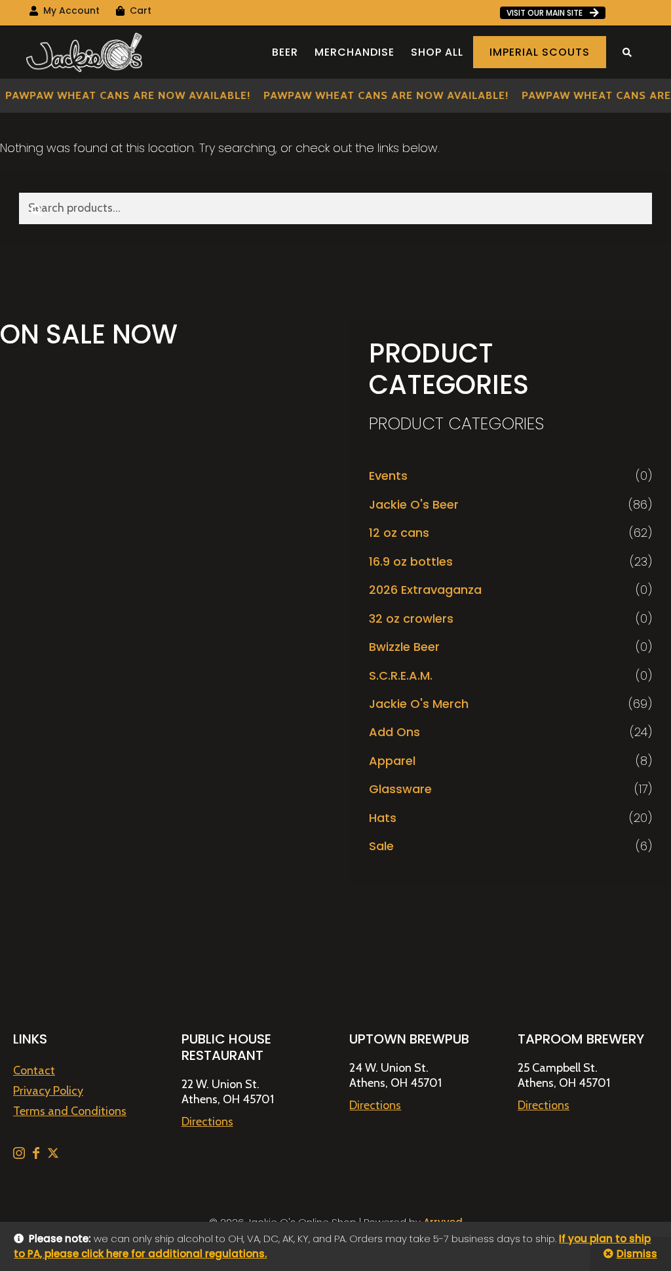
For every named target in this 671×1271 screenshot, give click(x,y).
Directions (207, 1121)
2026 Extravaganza (425, 589)
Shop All (437, 52)
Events (388, 475)
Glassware (400, 789)
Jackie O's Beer (414, 504)
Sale (381, 846)
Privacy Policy (48, 1091)
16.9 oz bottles (411, 561)
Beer (285, 52)
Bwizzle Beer (404, 646)
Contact (34, 1070)
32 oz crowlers (411, 618)
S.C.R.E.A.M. (400, 675)
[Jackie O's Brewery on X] (53, 1155)
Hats (382, 818)
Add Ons (394, 732)
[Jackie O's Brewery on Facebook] (37, 1155)
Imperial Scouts (539, 52)
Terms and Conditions (69, 1111)
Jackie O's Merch (419, 703)
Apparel (392, 761)
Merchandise (354, 52)
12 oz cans (399, 532)
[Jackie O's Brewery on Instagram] (20, 1155)
